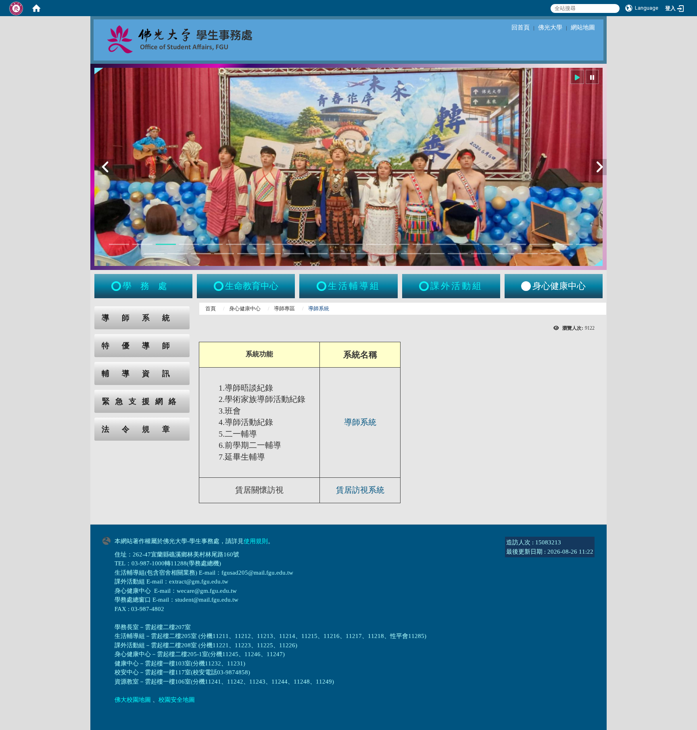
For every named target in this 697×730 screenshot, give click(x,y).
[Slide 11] (352, 244)
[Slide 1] (119, 244)
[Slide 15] (446, 244)
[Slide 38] (528, 253)
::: (86, 310)
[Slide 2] (142, 244)
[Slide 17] (492, 244)
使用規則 (256, 541)
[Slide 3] (166, 244)
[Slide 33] (411, 253)
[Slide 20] (563, 244)
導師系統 (142, 318)
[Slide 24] (201, 253)
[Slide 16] (469, 244)
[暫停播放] (592, 77)
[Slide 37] (504, 253)
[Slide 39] (551, 253)
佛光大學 (550, 27)
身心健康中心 (245, 308)
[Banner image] (348, 167)
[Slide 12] (376, 244)
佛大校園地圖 (133, 700)
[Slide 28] (294, 253)
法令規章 (142, 429)
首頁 (210, 308)
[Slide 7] (259, 244)
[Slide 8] (282, 244)
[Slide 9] (306, 244)
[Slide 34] (434, 253)
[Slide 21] (586, 244)
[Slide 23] (177, 253)
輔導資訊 (142, 373)
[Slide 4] (189, 244)
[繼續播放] (577, 77)
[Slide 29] (317, 253)
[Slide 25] (224, 253)
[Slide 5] (212, 244)
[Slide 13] (399, 244)
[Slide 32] (388, 253)
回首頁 (520, 27)
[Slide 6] (236, 244)
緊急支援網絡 (142, 401)
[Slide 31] (364, 253)
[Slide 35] (458, 253)
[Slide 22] (154, 253)
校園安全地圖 (177, 700)
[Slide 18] (516, 244)
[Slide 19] (539, 244)
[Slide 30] (341, 253)
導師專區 (284, 308)
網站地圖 (583, 27)
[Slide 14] (423, 244)
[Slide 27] (271, 253)
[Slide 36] (481, 253)
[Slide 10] (329, 244)
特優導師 (142, 345)
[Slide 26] (247, 253)
